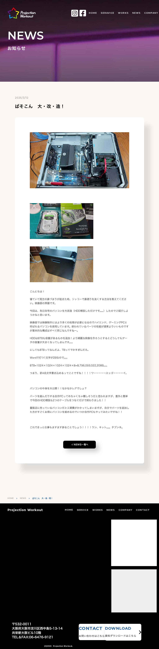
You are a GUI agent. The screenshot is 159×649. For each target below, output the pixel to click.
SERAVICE (107, 13)
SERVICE (83, 510)
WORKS (123, 13)
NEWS (136, 13)
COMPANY (125, 510)
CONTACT (143, 510)
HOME (93, 13)
